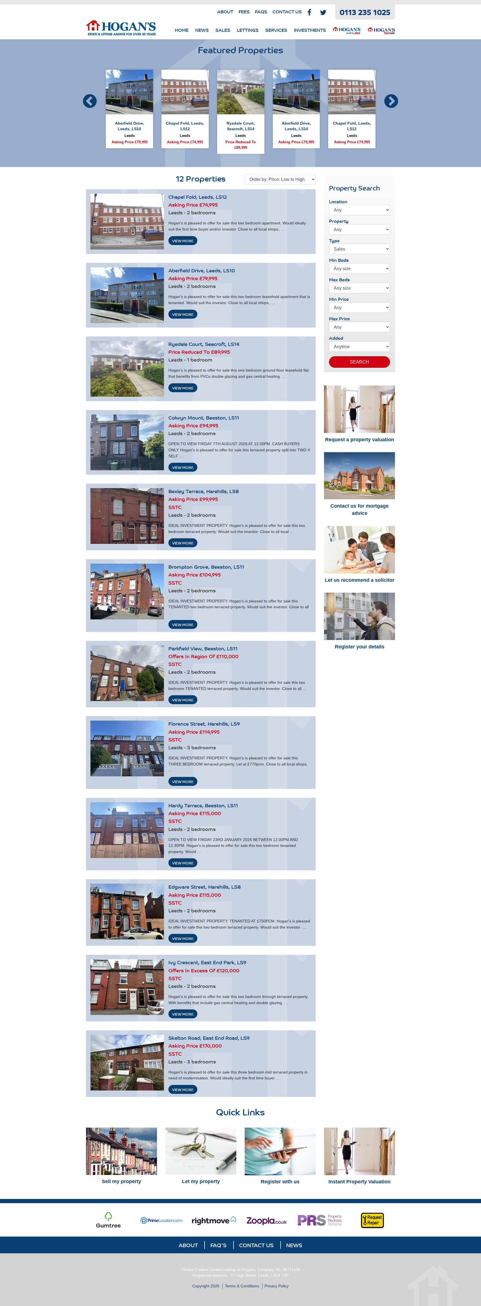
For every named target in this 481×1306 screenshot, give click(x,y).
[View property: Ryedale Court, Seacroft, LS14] (127, 369)
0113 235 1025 (365, 11)
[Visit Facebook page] (309, 12)
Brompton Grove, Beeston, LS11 (206, 566)
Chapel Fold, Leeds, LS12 (197, 196)
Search (359, 362)
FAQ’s (218, 1244)
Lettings (248, 30)
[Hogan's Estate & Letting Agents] (121, 28)
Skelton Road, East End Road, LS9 (209, 1037)
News (202, 30)
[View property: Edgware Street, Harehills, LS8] (127, 911)
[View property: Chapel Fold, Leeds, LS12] (127, 221)
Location (338, 201)
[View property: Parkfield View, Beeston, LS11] (127, 673)
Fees (244, 11)
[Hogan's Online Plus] (346, 30)
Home (181, 30)
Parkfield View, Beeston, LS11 (202, 648)
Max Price (339, 318)
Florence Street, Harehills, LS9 (204, 723)
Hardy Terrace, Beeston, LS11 (203, 805)
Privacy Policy (276, 1286)
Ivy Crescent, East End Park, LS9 (207, 962)
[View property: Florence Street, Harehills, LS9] (127, 748)
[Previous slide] (90, 100)
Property (339, 221)
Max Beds (339, 279)
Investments (310, 30)
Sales (222, 30)
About (225, 11)
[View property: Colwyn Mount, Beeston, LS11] (127, 442)
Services (276, 30)
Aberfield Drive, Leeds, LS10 (201, 270)
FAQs (261, 11)
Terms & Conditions (242, 1286)
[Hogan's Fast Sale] (381, 30)
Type (334, 240)
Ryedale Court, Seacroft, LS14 (203, 343)
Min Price (339, 299)
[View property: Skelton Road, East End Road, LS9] (127, 1063)
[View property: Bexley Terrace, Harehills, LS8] (127, 516)
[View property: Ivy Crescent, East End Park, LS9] (127, 987)
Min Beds (339, 260)
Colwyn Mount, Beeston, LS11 (203, 417)
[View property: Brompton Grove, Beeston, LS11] (127, 591)
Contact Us (287, 11)
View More (182, 240)
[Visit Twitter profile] (323, 12)
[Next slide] (391, 100)
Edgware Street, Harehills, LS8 (204, 886)
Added (336, 338)
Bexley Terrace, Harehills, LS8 (203, 490)
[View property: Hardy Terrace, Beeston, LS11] (127, 830)
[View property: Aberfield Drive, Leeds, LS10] (127, 295)
